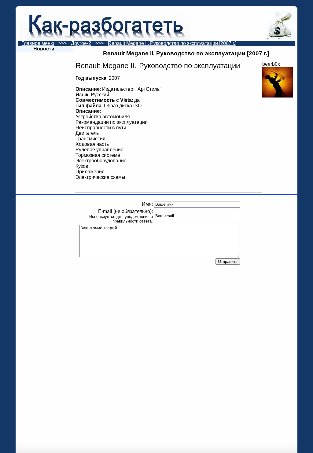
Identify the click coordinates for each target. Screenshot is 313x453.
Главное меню (37, 43)
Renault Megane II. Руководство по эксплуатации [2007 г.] (172, 43)
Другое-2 (81, 43)
